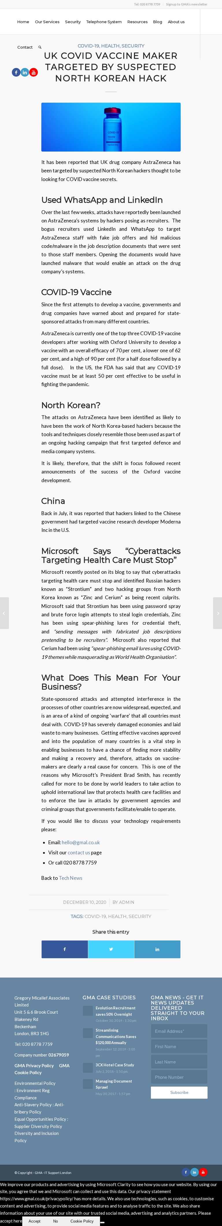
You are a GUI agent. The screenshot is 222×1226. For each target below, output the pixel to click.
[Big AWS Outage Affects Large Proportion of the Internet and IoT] (4, 613)
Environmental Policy (35, 1083)
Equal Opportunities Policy (40, 1119)
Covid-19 (95, 916)
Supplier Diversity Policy (38, 1126)
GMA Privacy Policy (36, 1065)
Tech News (70, 878)
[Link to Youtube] (33, 72)
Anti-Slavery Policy (33, 1104)
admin (126, 902)
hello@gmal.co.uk (81, 842)
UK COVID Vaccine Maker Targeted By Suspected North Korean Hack (111, 67)
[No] (102, 1222)
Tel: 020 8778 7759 (147, 4)
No (55, 1221)
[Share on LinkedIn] (157, 949)
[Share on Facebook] (65, 949)
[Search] (40, 47)
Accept (34, 1221)
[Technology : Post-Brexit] (217, 613)
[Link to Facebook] (16, 72)
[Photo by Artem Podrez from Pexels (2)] (111, 127)
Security (140, 916)
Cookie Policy (82, 1221)
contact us (79, 852)
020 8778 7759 (37, 1044)
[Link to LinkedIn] (25, 72)
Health (117, 916)
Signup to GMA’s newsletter (187, 4)
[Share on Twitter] (111, 949)
